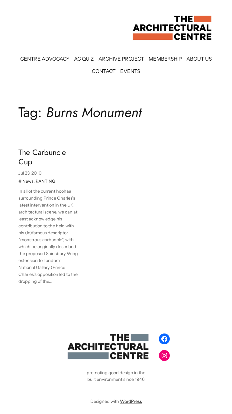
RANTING (45, 181)
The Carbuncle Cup (42, 157)
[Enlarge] (145, 339)
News (28, 181)
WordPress (131, 401)
